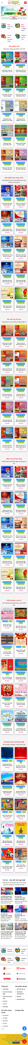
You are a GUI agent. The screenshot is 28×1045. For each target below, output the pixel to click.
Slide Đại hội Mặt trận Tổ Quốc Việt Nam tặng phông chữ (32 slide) (21, 282)
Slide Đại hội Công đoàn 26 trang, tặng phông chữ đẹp (7, 257)
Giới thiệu (5, 989)
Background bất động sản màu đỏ (21, 766)
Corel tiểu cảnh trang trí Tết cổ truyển (21, 817)
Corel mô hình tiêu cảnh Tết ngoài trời (7, 817)
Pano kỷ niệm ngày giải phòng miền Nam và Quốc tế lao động (7, 868)
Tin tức (5, 1004)
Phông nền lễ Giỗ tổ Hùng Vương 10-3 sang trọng (21, 793)
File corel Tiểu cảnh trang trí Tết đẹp (21, 866)
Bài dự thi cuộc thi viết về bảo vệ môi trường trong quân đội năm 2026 (7, 72)
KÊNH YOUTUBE (18, 1040)
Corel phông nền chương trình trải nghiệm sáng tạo (7, 730)
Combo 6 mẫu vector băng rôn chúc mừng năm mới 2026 (7, 654)
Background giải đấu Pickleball (7, 792)
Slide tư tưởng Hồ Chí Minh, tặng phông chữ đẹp (21, 205)
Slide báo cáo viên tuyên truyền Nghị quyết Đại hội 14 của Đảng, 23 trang (21, 257)
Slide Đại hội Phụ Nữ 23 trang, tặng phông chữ (7, 282)
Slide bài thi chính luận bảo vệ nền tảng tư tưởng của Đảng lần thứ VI (7, 345)
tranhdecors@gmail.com (15, 1037)
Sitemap (5, 1006)
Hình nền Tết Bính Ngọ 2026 (7, 703)
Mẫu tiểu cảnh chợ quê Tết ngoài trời (21, 627)
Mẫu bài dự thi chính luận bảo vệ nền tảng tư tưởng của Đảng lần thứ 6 (21, 345)
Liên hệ (5, 1001)
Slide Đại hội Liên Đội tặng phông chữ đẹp (21, 307)
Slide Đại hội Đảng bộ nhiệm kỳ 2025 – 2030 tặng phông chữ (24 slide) (21, 231)
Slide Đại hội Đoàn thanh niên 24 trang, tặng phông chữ (7, 205)
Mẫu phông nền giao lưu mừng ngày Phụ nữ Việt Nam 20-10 (21, 705)
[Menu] (2, 3)
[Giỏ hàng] (25, 2)
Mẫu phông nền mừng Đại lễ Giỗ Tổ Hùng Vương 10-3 (20, 843)
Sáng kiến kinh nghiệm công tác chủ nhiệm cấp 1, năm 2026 (21, 121)
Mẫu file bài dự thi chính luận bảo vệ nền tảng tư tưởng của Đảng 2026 (21, 447)
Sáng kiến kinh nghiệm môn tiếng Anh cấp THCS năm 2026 (7, 121)
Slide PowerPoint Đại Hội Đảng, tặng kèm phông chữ (7, 231)
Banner (19, 996)
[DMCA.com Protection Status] (14, 1042)
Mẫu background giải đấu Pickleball (7, 841)
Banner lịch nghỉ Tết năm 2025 (20, 651)
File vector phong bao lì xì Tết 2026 (7, 678)
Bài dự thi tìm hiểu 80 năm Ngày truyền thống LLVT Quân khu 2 (7, 96)
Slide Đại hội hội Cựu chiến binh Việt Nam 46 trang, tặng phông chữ (7, 308)
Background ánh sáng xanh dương (7, 764)
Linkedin (5, 1026)
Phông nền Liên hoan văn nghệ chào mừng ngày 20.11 (7, 626)
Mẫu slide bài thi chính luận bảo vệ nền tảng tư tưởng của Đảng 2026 (21, 371)
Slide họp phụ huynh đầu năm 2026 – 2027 (7, 145)
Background (20, 999)
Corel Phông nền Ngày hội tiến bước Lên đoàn (21, 730)
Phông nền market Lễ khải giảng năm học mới (21, 679)
